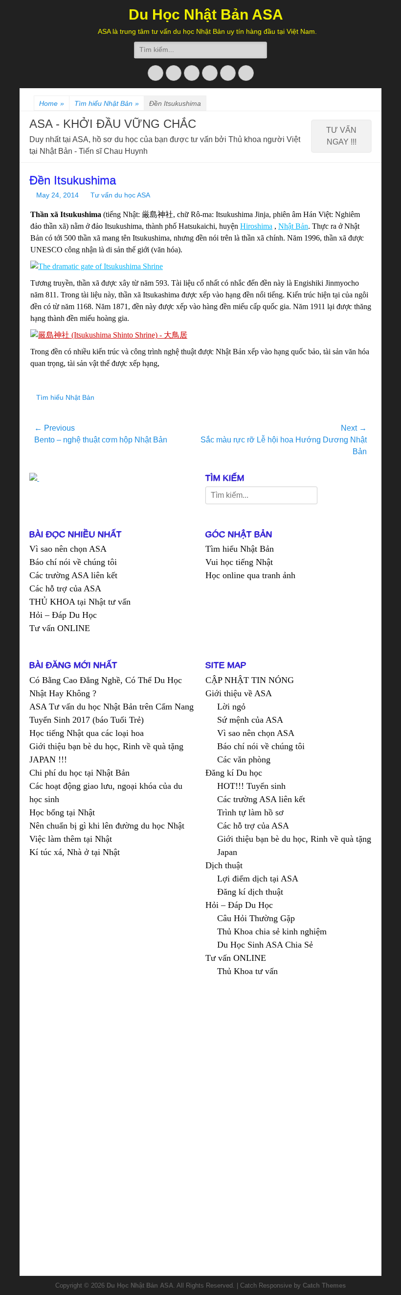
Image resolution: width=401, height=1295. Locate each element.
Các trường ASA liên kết (73, 575)
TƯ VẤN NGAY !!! (341, 136)
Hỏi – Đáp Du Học (63, 615)
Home (51, 103)
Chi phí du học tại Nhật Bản (79, 773)
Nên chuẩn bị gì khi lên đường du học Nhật (106, 826)
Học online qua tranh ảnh (250, 575)
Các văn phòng (243, 759)
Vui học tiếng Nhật (239, 562)
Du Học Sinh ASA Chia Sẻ (265, 945)
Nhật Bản (293, 226)
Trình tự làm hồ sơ (250, 812)
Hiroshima (256, 226)
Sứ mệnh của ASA (250, 720)
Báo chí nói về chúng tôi (73, 562)
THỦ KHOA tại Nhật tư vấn (80, 602)
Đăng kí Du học (233, 773)
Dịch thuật (224, 865)
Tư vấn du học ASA (120, 195)
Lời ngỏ (231, 706)
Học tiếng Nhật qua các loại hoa (86, 733)
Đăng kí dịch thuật (250, 892)
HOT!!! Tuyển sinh (251, 786)
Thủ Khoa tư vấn (247, 971)
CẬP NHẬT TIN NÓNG (249, 680)
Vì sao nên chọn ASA (68, 549)
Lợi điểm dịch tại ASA (257, 878)
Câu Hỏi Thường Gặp (256, 918)
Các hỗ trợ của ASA (65, 588)
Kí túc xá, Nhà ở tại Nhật (74, 852)
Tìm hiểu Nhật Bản (106, 103)
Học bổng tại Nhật (62, 812)
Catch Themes (324, 1285)
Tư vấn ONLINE (59, 628)
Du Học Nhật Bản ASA (206, 14)
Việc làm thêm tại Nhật (70, 839)
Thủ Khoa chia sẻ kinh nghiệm (272, 931)
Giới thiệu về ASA (238, 693)
